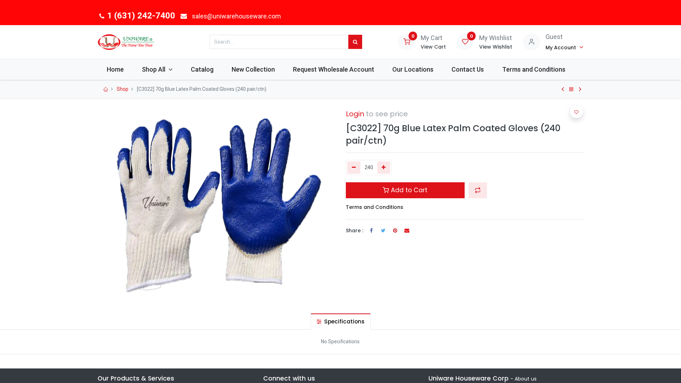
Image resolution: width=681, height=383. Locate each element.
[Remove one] (353, 167)
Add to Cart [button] (408, 190)
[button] (478, 190)
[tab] (341, 321)
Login (355, 114)
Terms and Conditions (374, 207)
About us (526, 378)
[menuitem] (115, 69)
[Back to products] (571, 89)
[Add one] (384, 167)
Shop (122, 89)
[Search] (355, 42)
